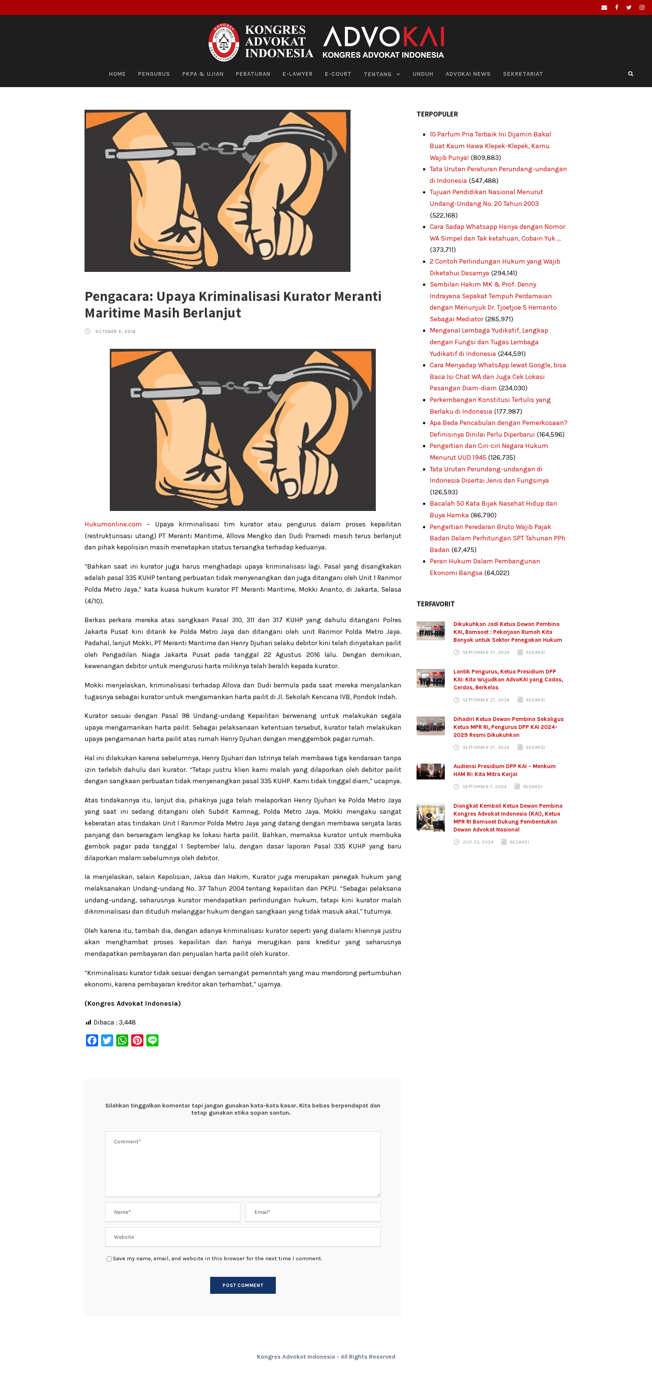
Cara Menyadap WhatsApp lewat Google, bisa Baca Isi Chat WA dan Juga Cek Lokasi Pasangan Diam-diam (498, 376)
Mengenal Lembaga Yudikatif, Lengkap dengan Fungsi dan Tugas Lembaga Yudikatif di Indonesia (489, 341)
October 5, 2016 (115, 331)
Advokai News (468, 74)
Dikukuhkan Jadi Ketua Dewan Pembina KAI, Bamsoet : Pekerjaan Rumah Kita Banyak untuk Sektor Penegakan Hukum (508, 632)
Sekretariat (523, 74)
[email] (604, 7)
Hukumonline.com (113, 524)
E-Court (338, 74)
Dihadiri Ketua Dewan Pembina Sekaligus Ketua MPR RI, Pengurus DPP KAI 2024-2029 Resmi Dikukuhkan (509, 727)
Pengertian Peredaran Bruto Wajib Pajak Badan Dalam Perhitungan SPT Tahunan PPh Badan (498, 538)
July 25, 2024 (478, 842)
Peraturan (253, 74)
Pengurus (154, 74)
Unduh (423, 74)
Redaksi (535, 652)
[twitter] (629, 7)
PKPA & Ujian (203, 74)
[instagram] (642, 7)
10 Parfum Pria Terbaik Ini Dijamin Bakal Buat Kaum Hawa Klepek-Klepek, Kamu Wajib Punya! (490, 145)
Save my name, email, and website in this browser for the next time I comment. (217, 1258)
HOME (117, 74)
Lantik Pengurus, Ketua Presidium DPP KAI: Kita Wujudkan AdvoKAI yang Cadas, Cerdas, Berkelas (508, 679)
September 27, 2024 (486, 652)
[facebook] (616, 7)
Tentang (378, 74)
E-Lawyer (298, 74)
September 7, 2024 (485, 786)
